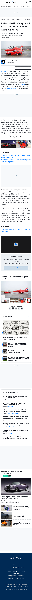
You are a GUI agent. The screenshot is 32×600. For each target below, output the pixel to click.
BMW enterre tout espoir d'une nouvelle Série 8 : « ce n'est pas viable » (14, 404)
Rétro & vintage (13, 426)
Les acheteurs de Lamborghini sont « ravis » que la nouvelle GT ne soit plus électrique (16, 417)
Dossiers (15, 6)
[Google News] (16, 567)
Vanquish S (19, 19)
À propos (9, 571)
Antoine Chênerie (14, 61)
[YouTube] (21, 567)
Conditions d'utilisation (22, 586)
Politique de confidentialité (11, 584)
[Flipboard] (13, 567)
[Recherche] (27, 2)
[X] (11, 567)
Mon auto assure (16, 576)
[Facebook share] (10, 308)
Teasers (10, 399)
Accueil (3, 19)
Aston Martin (10, 19)
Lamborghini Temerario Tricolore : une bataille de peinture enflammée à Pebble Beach (15, 438)
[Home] (10, 2)
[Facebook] (8, 567)
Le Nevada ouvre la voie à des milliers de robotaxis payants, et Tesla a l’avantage (14, 410)
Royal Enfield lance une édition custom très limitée (15, 431)
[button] (3, 300)
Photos (28, 6)
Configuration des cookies (10, 586)
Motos (10, 433)
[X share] (13, 308)
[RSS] (23, 567)
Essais (9, 6)
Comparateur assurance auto (16, 578)
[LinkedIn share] (16, 308)
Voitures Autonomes (13, 413)
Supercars (11, 420)
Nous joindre (22, 571)
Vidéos (23, 6)
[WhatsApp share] (19, 308)
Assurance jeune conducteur (16, 575)
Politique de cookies (22, 584)
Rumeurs (10, 406)
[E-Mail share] (22, 308)
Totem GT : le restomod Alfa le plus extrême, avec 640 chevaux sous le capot (16, 424)
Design (10, 441)
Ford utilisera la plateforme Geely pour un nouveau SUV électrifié (15, 397)
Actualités (4, 6)
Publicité (15, 571)
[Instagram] (18, 567)
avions (23, 84)
